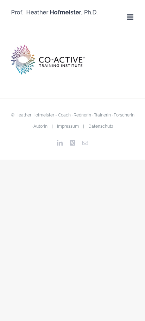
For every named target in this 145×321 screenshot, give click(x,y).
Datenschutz (100, 126)
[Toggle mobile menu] (130, 17)
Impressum (68, 126)
